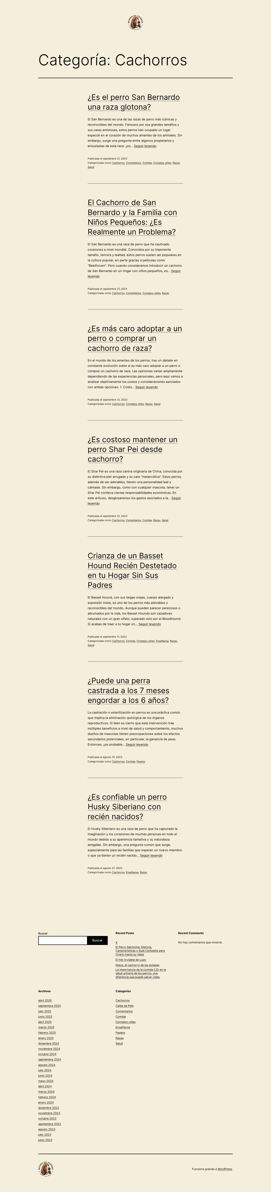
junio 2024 (45, 1075)
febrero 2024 (47, 1097)
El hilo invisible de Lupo (131, 959)
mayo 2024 (45, 1081)
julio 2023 (44, 1134)
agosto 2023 (46, 1129)
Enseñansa (162, 640)
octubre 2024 (47, 1054)
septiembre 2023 (49, 1124)
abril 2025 (45, 1022)
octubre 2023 (47, 1118)
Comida (147, 162)
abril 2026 (45, 1000)
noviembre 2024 (49, 1048)
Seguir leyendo (145, 146)
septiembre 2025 (49, 1005)
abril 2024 (45, 1086)
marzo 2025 (46, 1027)
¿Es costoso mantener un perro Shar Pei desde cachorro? (133, 449)
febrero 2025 (47, 1032)
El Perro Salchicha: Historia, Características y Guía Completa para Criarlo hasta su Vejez (140, 950)
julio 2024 (44, 1070)
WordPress (225, 1169)
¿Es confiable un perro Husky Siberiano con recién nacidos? (127, 806)
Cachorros (118, 162)
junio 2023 (45, 1140)
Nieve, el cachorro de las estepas (137, 965)
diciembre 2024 (48, 1043)
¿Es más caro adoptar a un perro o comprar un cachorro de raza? (135, 338)
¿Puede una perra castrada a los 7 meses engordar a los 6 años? (128, 690)
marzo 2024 (46, 1091)
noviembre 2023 (49, 1113)
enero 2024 (46, 1102)
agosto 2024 (46, 1065)
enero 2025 (46, 1038)
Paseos (141, 761)
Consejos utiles (162, 162)
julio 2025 (44, 1011)
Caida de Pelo (125, 1005)
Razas (176, 162)
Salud (91, 167)
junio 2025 (45, 1016)
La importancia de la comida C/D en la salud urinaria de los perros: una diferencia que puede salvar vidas (141, 973)
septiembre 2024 (49, 1059)
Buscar (43, 933)
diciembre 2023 (48, 1107)
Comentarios (133, 162)
